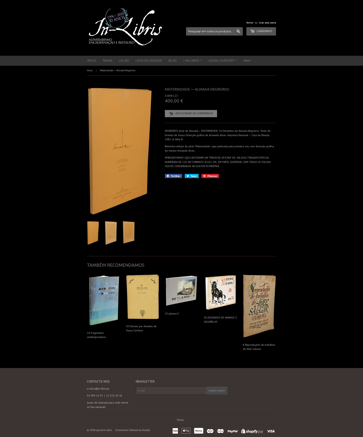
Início (91, 60)
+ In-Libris (191, 60)
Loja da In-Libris (103, 430)
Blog (172, 60)
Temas (107, 60)
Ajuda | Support (222, 60)
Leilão (124, 60)
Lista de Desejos (149, 60)
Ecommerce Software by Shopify (133, 430)
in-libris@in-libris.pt (98, 388)
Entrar (250, 22)
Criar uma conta (267, 22)
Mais (247, 60)
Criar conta (217, 390)
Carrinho (264, 31)
